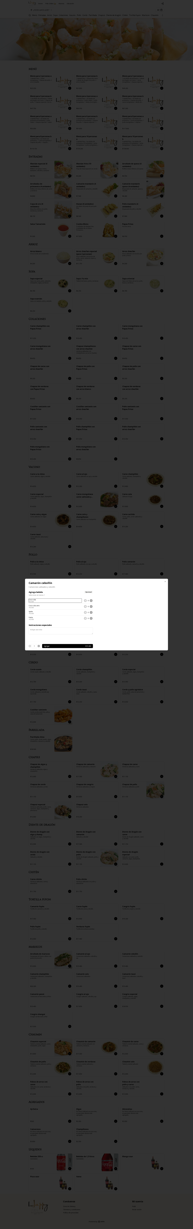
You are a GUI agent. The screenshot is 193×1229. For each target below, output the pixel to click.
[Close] (165, 581)
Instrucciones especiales (40, 625)
